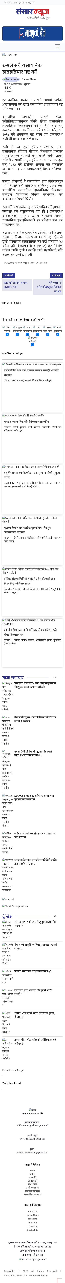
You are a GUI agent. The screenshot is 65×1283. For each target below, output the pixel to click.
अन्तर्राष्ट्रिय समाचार (32, 1194)
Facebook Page (13, 1070)
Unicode (32, 1222)
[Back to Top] (59, 1280)
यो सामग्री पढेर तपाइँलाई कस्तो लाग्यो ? (24, 320)
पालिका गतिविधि (32, 1191)
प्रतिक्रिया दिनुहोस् (11, 303)
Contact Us (32, 1230)
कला (32, 1170)
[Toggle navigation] (57, 46)
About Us (32, 1211)
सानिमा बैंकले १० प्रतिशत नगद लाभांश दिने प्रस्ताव (34, 835)
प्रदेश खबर (32, 1184)
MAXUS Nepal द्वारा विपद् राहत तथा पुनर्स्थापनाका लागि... (34, 797)
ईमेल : (32, 1149)
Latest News (32, 1215)
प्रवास (32, 1174)
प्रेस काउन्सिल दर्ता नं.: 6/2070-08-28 (32, 1247)
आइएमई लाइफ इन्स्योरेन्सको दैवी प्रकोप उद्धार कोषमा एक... (35, 862)
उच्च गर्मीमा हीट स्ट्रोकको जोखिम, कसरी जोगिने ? (35, 1042)
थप (55, 677)
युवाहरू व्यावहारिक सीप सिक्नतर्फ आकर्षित (26, 421)
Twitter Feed (11, 1083)
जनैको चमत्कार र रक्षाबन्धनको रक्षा (32, 971)
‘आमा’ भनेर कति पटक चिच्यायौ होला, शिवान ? (34, 1015)
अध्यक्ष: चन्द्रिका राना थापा (32, 1251)
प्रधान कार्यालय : (32, 1122)
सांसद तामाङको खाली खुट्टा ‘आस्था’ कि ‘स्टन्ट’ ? (35, 924)
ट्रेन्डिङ (7, 916)
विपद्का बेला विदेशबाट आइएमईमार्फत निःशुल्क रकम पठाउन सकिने (35, 685)
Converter (32, 1226)
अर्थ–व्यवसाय (32, 1187)
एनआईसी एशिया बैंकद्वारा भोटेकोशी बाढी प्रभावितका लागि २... (33, 753)
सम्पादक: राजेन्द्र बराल (32, 1255)
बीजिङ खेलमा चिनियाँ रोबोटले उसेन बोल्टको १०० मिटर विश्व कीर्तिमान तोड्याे (29, 581)
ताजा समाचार (13, 677)
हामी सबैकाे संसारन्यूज (38, 18)
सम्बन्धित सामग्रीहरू (13, 354)
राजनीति (32, 1177)
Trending (32, 1219)
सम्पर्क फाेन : (32, 1136)
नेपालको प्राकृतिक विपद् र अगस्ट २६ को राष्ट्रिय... (35, 946)
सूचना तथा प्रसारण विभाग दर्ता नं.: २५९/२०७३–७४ (32, 1243)
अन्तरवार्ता (32, 1181)
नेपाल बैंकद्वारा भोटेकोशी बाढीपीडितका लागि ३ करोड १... (35, 719)
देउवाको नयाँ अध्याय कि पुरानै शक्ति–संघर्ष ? (34, 992)
